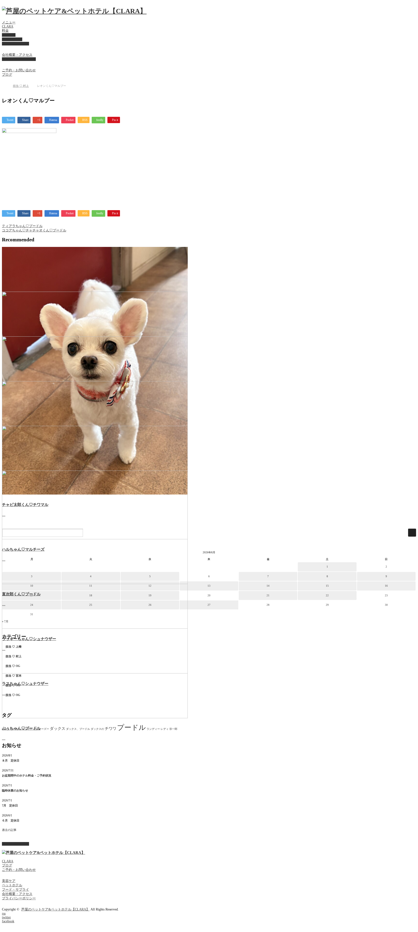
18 (90, 595)
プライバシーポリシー (19, 59)
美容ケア (8, 35)
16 (386, 585)
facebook (8, 921)
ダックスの (97, 729)
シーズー (43, 729)
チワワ (110, 728)
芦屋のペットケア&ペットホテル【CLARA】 (55, 909)
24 (31, 604)
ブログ (7, 74)
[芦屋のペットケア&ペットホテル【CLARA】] (74, 11)
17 (31, 595)
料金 (5, 30)
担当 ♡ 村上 (21, 86)
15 (327, 585)
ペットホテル (12, 39)
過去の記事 (9, 830)
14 (268, 585)
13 (209, 585)
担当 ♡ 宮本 (14, 675)
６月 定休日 (10, 820)
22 (327, 595)
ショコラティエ (28, 729)
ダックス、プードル (78, 729)
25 (90, 604)
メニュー (8, 22)
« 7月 (5, 621)
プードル (131, 727)
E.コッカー (8, 729)
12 (150, 585)
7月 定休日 (10, 805)
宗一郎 (173, 729)
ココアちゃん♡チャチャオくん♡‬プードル (34, 230)
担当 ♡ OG (13, 666)
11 (90, 585)
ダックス (57, 728)
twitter (6, 917)
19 (150, 595)
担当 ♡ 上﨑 (14, 646)
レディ (165, 729)
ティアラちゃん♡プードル (22, 226)
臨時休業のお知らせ (15, 790)
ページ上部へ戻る (15, 844)
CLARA (7, 26)
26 (150, 604)
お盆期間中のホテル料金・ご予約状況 (26, 775)
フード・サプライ (15, 43)
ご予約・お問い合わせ (19, 70)
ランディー (153, 729)
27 (209, 604)
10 (31, 585)
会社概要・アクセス (17, 55)
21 (268, 595)
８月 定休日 (10, 760)
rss (4, 913)
